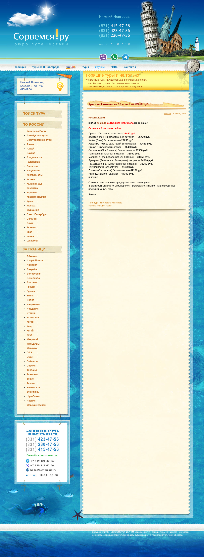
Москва (31, 205)
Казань (31, 179)
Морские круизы (36, 405)
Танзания (32, 374)
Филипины (33, 392)
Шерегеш (32, 240)
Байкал (31, 153)
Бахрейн (32, 269)
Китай (30, 330)
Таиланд (32, 370)
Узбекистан (33, 387)
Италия (31, 313)
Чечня (30, 236)
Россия (167, 113)
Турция (31, 383)
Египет (31, 295)
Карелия (32, 192)
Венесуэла (33, 278)
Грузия (31, 291)
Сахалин (32, 218)
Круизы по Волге (37, 131)
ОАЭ (29, 352)
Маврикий (32, 339)
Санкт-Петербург (37, 214)
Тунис (30, 378)
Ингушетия (33, 170)
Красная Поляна (36, 196)
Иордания (32, 308)
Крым (30, 201)
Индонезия (33, 304)
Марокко (32, 348)
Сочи (30, 223)
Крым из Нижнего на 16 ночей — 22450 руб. (118, 104)
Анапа (30, 144)
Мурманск (33, 210)
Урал (29, 232)
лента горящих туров (101, 205)
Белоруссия (34, 273)
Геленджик (33, 161)
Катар (30, 322)
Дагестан (32, 166)
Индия (30, 300)
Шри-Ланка (33, 396)
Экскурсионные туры (39, 140)
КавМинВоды (34, 175)
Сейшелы (32, 361)
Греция (31, 286)
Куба (29, 335)
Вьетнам (32, 282)
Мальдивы (33, 343)
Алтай (30, 148)
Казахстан (33, 317)
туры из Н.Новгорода (45, 66)
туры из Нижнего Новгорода (108, 202)
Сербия (31, 365)
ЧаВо (114, 66)
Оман (30, 357)
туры (85, 66)
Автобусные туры (37, 135)
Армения (32, 265)
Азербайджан (35, 260)
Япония (31, 400)
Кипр (29, 326)
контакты (130, 66)
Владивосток (34, 157)
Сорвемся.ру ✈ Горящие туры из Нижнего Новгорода (161, 532)
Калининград (34, 183)
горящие (20, 66)
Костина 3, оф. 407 (31, 86)
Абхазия (32, 256)
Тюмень (31, 227)
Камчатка (32, 188)
